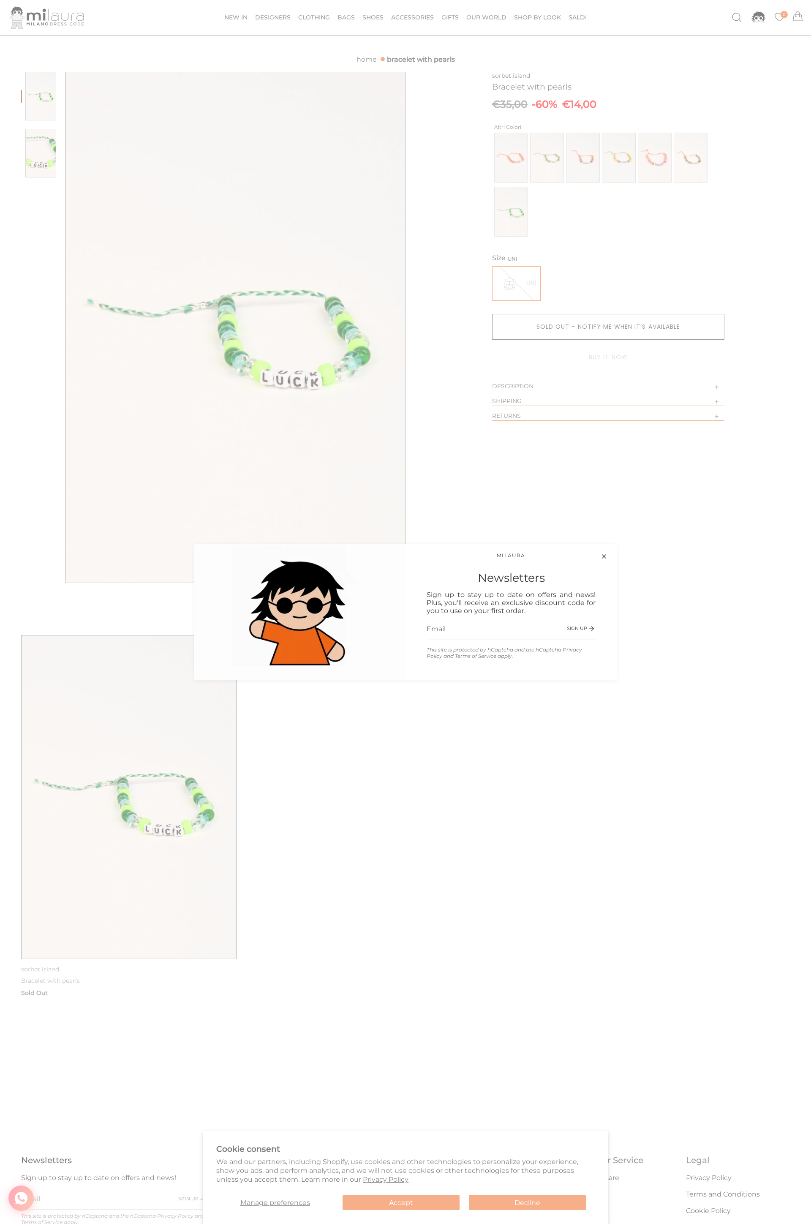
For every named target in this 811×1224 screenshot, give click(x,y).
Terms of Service (475, 656)
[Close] (604, 556)
